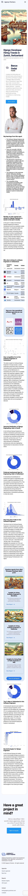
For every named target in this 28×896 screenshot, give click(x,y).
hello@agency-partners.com (9, 890)
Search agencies (6, 871)
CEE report (4, 883)
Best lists (4, 873)
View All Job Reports (14, 678)
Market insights (6, 880)
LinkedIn (4, 892)
